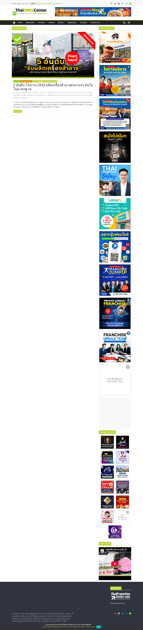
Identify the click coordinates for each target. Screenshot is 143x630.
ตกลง (98, 627)
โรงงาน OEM (81, 95)
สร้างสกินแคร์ (63, 95)
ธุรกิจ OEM (75, 92)
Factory (41, 23)
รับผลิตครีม (50, 95)
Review (51, 23)
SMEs (16, 81)
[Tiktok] (119, 4)
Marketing (72, 23)
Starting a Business (25, 81)
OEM (52, 92)
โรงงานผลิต (37, 81)
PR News (83, 23)
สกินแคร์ (56, 95)
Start (20, 23)
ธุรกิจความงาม (83, 92)
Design (60, 23)
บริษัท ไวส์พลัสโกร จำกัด (30, 95)
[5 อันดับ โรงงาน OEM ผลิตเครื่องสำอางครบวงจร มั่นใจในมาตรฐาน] (54, 33)
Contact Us (95, 23)
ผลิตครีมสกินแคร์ (42, 95)
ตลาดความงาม (67, 92)
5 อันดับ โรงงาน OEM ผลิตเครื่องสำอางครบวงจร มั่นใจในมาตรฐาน (53, 87)
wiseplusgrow (58, 92)
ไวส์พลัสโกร (24, 98)
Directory (30, 23)
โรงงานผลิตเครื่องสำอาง (49, 81)
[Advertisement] (115, 413)
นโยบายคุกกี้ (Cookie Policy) (86, 627)
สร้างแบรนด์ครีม (72, 95)
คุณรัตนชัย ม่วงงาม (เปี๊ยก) (31, 92)
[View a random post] (129, 22)
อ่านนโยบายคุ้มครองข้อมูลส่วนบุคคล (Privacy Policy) (58, 627)
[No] (140, 626)
